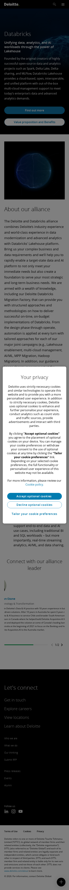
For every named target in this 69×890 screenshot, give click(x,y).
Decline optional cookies (34, 505)
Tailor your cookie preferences (34, 514)
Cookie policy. (34, 484)
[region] (34, 445)
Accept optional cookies (34, 496)
